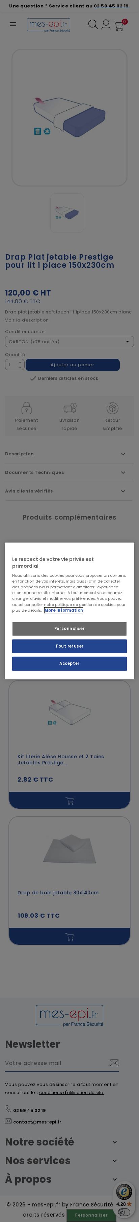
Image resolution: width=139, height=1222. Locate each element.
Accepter (69, 663)
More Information (64, 610)
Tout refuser (69, 646)
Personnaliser (69, 628)
